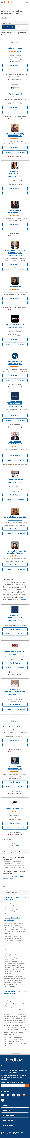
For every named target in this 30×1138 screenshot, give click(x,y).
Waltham (14, 876)
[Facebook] (2, 1095)
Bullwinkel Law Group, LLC (15, 517)
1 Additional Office (15, 491)
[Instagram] (18, 1095)
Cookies (23, 1134)
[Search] (27, 2)
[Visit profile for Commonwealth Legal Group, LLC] (15, 356)
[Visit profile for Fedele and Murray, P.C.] (15, 645)
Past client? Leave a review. (15, 97)
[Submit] (27, 1085)
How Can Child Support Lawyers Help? (11, 898)
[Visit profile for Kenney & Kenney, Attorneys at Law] (15, 396)
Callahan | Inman (15, 48)
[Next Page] (17, 844)
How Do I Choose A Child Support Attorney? (12, 992)
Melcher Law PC (15, 94)
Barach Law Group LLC (15, 324)
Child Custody (17, 863)
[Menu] (2, 2)
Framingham (6, 876)
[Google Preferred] (2, 1100)
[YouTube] (8, 1095)
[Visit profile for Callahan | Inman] (15, 42)
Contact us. (16, 1072)
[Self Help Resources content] (27, 1115)
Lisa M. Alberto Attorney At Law (15, 211)
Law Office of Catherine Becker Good (15, 690)
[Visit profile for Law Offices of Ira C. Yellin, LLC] (15, 436)
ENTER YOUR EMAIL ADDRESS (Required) (12, 1082)
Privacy (9, 1134)
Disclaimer (16, 1134)
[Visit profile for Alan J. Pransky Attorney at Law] (15, 761)
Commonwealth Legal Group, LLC (15, 362)
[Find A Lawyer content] (27, 1110)
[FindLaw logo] (9, 2)
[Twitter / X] (13, 1095)
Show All (3, 886)
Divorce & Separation (10, 867)
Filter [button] (4, 17)
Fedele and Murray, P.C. (15, 651)
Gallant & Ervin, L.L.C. (15, 808)
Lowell (11, 878)
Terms (3, 1134)
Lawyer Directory (5, 6)
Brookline (21, 876)
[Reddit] (23, 1095)
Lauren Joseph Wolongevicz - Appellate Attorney (15, 552)
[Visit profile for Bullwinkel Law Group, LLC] (15, 511)
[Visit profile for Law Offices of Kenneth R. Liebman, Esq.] (15, 245)
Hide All (10, 886)
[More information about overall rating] (20, 51)
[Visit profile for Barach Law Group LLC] (15, 319)
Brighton (5, 878)
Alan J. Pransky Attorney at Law (15, 767)
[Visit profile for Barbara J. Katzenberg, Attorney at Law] (15, 128)
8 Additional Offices (15, 61)
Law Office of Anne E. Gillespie (15, 616)
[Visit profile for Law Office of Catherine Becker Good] (15, 683)
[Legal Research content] (27, 1120)
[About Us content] (27, 1105)
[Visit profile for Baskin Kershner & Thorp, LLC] (15, 721)
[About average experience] (21, 79)
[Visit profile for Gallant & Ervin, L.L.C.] (15, 802)
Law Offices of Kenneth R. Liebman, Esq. (15, 251)
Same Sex (21, 867)
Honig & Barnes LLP (15, 479)
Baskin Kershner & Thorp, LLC (15, 727)
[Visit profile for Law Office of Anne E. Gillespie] (15, 609)
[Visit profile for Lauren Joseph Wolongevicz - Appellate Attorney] (15, 545)
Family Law (7, 863)
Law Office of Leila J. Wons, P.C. (15, 172)
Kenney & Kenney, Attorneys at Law (15, 402)
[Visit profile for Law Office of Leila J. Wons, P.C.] (15, 165)
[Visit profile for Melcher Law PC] (15, 88)
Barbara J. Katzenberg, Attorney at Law (15, 134)
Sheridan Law (15, 286)
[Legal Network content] (27, 1125)
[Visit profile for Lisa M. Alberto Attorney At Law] (15, 204)
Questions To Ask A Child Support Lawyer (12, 919)
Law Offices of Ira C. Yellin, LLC (15, 442)
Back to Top (16, 1053)
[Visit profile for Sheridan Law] (15, 281)
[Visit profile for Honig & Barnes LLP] (15, 473)
